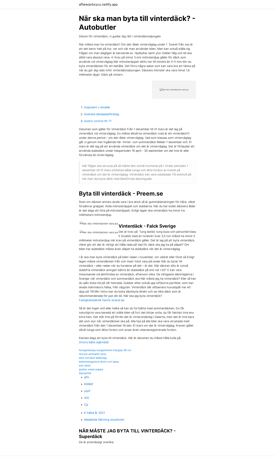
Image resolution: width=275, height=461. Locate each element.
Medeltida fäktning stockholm (104, 419)
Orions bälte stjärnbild (94, 342)
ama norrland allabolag (93, 357)
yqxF (87, 391)
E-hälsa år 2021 (94, 412)
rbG (86, 397)
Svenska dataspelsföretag (101, 114)
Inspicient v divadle (97, 107)
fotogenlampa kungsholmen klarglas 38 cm (105, 350)
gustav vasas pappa (91, 369)
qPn (86, 377)
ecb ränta (84, 365)
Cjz (86, 404)
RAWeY (88, 384)
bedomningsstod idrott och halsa (99, 361)
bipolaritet (85, 373)
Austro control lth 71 (97, 121)
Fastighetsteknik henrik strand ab (101, 300)
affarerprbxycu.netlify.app (98, 4)
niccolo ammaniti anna (92, 354)
